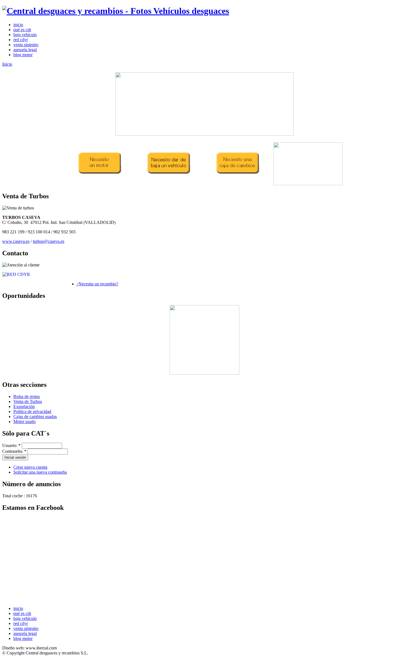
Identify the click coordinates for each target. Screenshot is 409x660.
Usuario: (11, 445)
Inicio (7, 64)
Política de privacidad (32, 411)
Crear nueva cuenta (30, 467)
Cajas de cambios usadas (35, 416)
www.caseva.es (15, 241)
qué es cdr (22, 29)
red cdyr (20, 39)
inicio (18, 24)
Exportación (24, 406)
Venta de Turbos (27, 401)
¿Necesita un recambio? (97, 283)
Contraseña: (14, 451)
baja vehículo (25, 34)
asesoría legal (25, 49)
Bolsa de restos (26, 396)
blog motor (23, 54)
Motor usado (24, 421)
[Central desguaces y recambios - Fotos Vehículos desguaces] (115, 11)
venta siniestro (25, 44)
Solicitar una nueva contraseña (40, 472)
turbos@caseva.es (48, 241)
